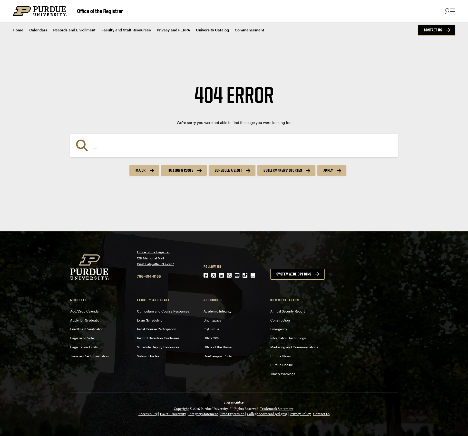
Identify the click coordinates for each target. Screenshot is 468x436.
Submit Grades (148, 355)
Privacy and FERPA (173, 30)
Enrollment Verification (87, 328)
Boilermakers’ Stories (282, 170)
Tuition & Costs (180, 170)
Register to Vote (82, 337)
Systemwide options (293, 274)
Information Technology (288, 337)
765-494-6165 (149, 276)
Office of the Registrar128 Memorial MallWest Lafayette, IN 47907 (155, 257)
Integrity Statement (203, 414)
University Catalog (212, 30)
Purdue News (280, 355)
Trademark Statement (276, 409)
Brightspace (212, 320)
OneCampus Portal (218, 355)
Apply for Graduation (85, 320)
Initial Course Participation (156, 328)
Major (141, 170)
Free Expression (232, 414)
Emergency (278, 328)
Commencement (249, 30)
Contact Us (433, 30)
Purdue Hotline (281, 364)
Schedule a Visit (228, 170)
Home (18, 30)
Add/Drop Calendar (85, 311)
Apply (328, 170)
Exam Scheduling (150, 320)
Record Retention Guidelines (158, 337)
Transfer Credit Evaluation (89, 355)
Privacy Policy (300, 414)
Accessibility (147, 414)
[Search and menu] (449, 11)
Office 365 (211, 337)
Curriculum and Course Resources (163, 311)
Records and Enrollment (74, 30)
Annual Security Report (287, 311)
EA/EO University (173, 414)
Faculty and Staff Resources (126, 30)
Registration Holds (84, 346)
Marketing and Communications (294, 346)
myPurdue (211, 328)
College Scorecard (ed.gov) (267, 414)
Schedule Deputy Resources (158, 346)
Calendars (38, 30)
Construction (280, 320)
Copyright (181, 409)
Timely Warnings (282, 373)
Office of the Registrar (100, 10)
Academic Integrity (217, 311)
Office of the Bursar (218, 346)
